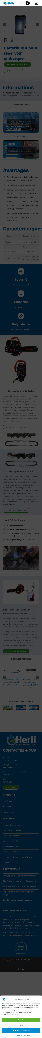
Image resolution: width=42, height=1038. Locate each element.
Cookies (13, 1035)
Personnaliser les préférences (21, 1030)
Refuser (21, 1025)
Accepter (21, 1020)
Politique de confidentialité (23, 1035)
